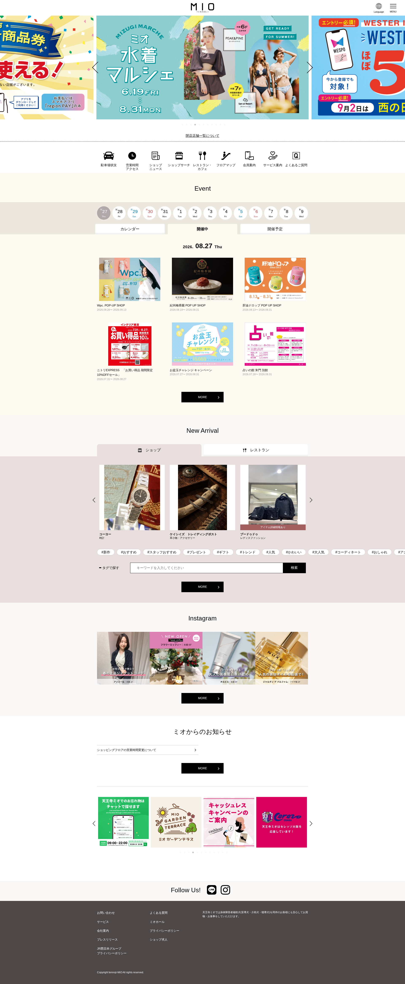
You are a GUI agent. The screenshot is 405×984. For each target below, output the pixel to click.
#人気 (270, 552)
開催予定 (275, 229)
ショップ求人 (158, 939)
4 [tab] (195, 125)
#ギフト (223, 552)
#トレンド (247, 552)
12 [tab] (227, 852)
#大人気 (318, 552)
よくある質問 (158, 912)
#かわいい (293, 552)
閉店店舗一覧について (202, 135)
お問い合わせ (106, 912)
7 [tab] (208, 125)
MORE (202, 397)
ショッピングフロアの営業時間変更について (126, 750)
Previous (98, 67)
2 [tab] (187, 125)
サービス (103, 921)
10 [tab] (220, 125)
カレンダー (129, 229)
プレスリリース (107, 939)
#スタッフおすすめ (161, 552)
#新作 (105, 552)
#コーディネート (348, 552)
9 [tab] (216, 125)
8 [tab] (212, 125)
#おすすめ (128, 552)
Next (307, 67)
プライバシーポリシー (164, 930)
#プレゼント (196, 552)
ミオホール (157, 921)
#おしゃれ (379, 552)
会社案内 (103, 930)
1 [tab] (182, 125)
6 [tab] (203, 125)
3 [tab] (191, 125)
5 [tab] (199, 125)
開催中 (202, 229)
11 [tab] (225, 125)
